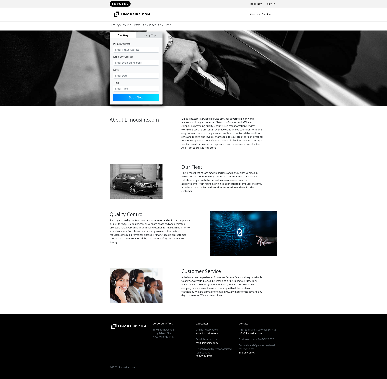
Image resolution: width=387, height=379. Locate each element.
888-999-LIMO (204, 356)
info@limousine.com (250, 333)
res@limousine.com (207, 343)
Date (116, 69)
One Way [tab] (122, 35)
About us (254, 14)
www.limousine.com (207, 333)
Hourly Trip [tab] (149, 35)
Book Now (256, 3)
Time (116, 82)
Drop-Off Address (123, 56)
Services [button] (267, 14)
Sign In (271, 3)
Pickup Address (121, 43)
